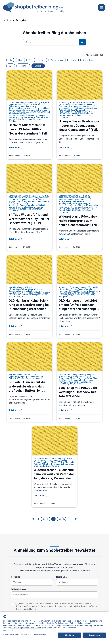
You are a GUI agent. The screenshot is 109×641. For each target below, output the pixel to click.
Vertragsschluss (42, 108)
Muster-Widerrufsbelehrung (20, 119)
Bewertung (81, 378)
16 (59, 519)
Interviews (63, 382)
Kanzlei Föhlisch (59, 11)
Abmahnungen (57, 60)
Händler (73, 60)
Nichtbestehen (67, 464)
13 (43, 519)
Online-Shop (88, 60)
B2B (42, 102)
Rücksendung (14, 110)
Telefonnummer (28, 110)
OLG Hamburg (38, 200)
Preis (46, 117)
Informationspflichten (31, 104)
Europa (88, 376)
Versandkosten (15, 114)
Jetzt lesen (14, 147)
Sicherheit (37, 119)
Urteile (42, 60)
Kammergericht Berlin (68, 203)
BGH (47, 102)
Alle (10, 60)
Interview (70, 376)
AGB (23, 112)
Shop (20, 60)
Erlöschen (36, 201)
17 (64, 519)
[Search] (82, 42)
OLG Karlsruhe (68, 462)
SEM (10, 66)
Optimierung (64, 378)
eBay (25, 114)
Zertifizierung (87, 382)
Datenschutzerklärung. (26, 609)
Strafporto (63, 297)
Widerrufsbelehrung (17, 106)
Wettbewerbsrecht (42, 293)
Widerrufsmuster (35, 117)
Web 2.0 (66, 380)
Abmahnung (30, 102)
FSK (93, 374)
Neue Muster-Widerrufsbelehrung (23, 115)
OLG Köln (29, 112)
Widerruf (17, 112)
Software (78, 384)
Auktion (45, 196)
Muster (12, 117)
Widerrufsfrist (15, 104)
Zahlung (12, 102)
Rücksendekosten (16, 291)
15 (53, 519)
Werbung (46, 112)
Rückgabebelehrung (17, 108)
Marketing (23, 66)
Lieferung (20, 102)
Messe (72, 291)
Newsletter (79, 376)
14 (48, 519)
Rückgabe (21, 20)
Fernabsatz (31, 106)
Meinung (37, 112)
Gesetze (30, 108)
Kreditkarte (63, 384)
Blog (9, 20)
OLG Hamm (13, 121)
